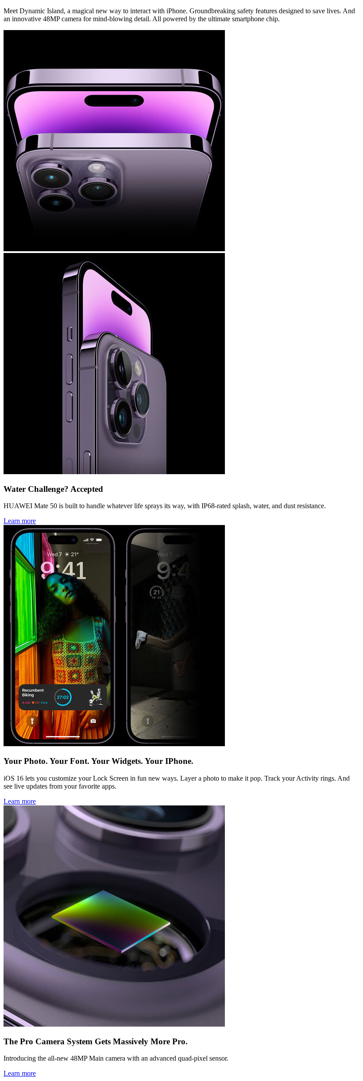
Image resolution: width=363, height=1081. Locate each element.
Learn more (20, 521)
